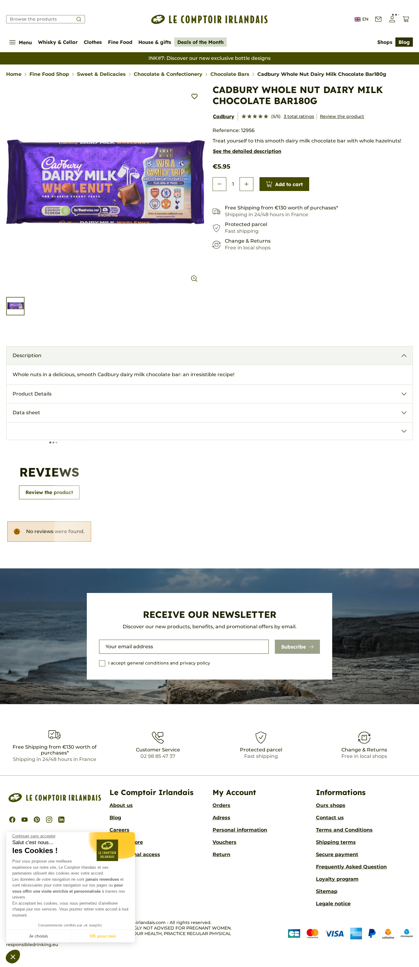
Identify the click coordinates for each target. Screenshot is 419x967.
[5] (266, 116)
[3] (255, 116)
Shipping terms (336, 842)
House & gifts (154, 42)
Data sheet (26, 412)
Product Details (32, 394)
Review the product (342, 116)
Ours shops (330, 805)
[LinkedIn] (61, 819)
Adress (221, 818)
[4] (260, 116)
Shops (384, 42)
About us (121, 805)
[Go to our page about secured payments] (350, 933)
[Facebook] (12, 819)
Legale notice (333, 904)
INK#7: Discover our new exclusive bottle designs (209, 58)
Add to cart (289, 184)
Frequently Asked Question (351, 867)
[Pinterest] (37, 819)
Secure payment (337, 854)
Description (27, 355)
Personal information (240, 830)
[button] (13, 956)
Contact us (330, 818)
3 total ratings (299, 116)
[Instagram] (49, 819)
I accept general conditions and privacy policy (159, 663)
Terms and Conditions (344, 830)
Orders (221, 805)
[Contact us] (378, 19)
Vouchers (224, 842)
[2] (249, 116)
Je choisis (38, 936)
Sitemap (326, 891)
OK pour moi (103, 936)
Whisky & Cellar (58, 42)
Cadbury (223, 116)
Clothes (93, 42)
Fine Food (120, 42)
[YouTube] (24, 819)
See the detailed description (247, 151)
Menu (25, 42)
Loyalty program (337, 879)
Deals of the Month (200, 42)
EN (365, 19)
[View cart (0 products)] (406, 19)
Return (221, 854)
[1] (244, 116)
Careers (119, 830)
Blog (404, 42)
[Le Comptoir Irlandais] (209, 19)
